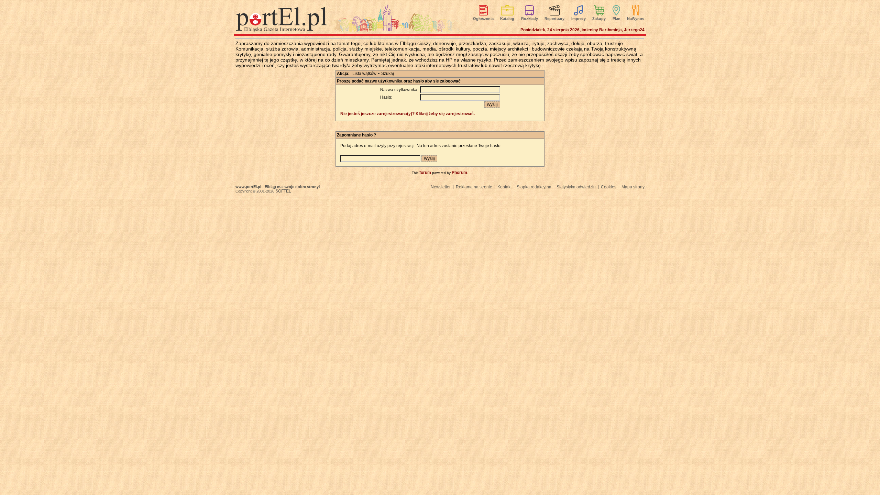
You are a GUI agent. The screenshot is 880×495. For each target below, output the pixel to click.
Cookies (608, 187)
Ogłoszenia (483, 18)
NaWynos (635, 18)
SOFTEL (283, 191)
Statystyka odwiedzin (576, 187)
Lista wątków (364, 73)
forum (425, 172)
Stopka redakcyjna (534, 187)
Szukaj (387, 73)
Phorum (459, 172)
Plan (616, 18)
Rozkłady (529, 18)
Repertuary (554, 18)
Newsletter (441, 187)
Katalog (507, 18)
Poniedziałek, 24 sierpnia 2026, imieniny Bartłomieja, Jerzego (582, 30)
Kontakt (504, 187)
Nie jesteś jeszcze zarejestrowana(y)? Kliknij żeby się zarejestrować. (407, 113)
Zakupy (599, 18)
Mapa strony (633, 187)
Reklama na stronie (474, 187)
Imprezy (578, 18)
